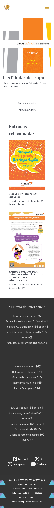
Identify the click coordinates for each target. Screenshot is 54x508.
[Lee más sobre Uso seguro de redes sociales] (27, 164)
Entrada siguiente (27, 110)
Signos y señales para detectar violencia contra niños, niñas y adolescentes (26, 275)
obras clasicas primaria (15, 83)
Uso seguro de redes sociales (23, 195)
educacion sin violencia (19, 201)
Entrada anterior (27, 103)
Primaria (33, 83)
